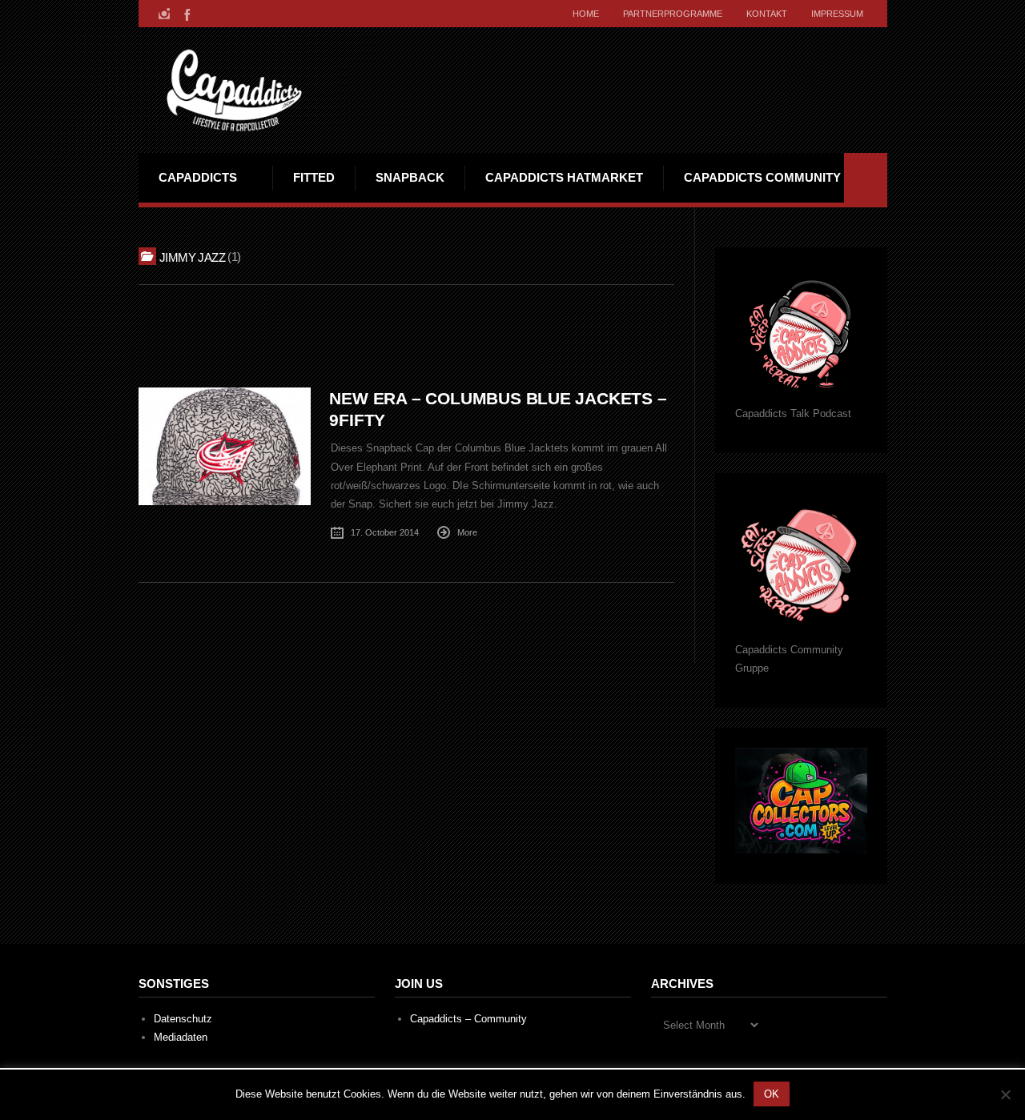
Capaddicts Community (762, 177)
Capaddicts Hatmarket (564, 177)
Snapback (410, 177)
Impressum (837, 13)
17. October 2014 (385, 532)
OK (771, 1094)
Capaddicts (198, 177)
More (467, 532)
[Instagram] (164, 13)
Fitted (314, 177)
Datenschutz (183, 1019)
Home (586, 13)
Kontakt (766, 13)
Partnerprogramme (672, 13)
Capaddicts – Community (468, 1019)
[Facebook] (186, 13)
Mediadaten (180, 1037)
